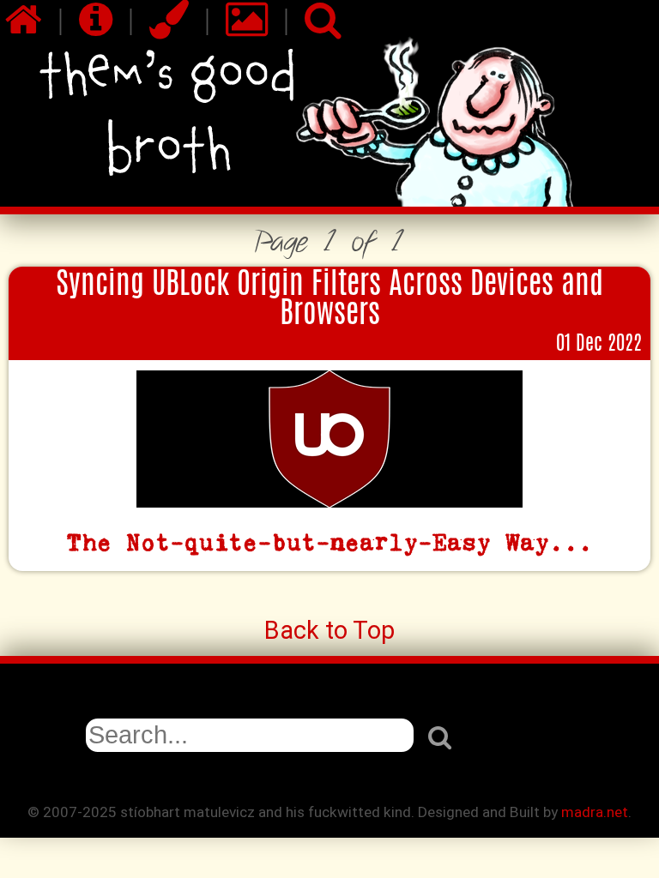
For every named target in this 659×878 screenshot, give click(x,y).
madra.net (594, 812)
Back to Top (329, 630)
